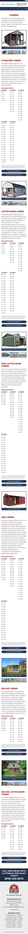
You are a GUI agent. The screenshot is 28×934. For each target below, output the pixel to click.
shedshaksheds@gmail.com (16, 907)
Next (24, 42)
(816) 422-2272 (21, 5)
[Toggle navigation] (26, 8)
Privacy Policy (14, 909)
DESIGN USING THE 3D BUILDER (14, 174)
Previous (3, 42)
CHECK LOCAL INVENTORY (14, 171)
